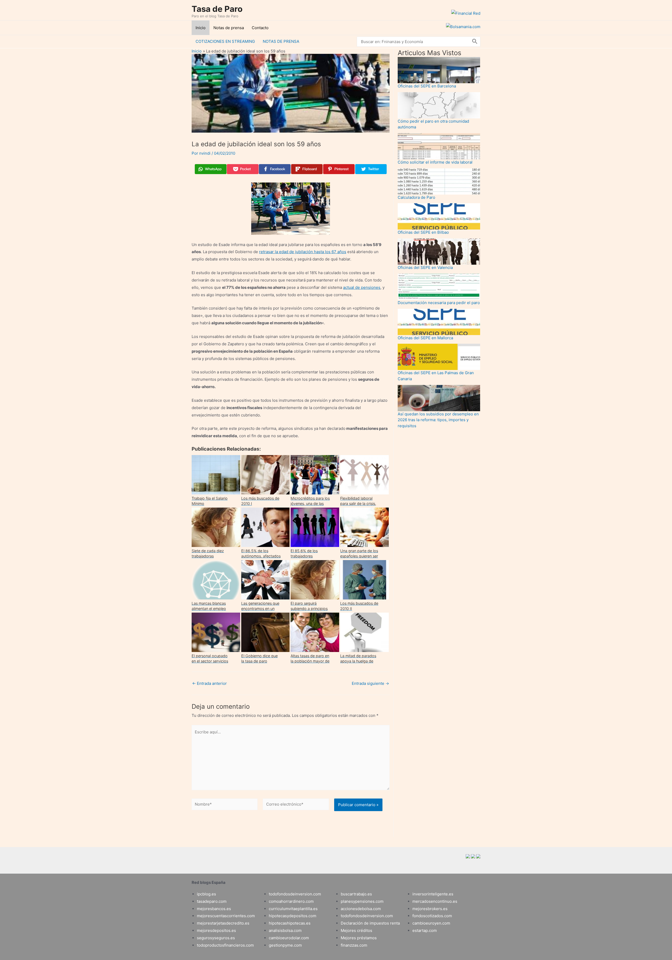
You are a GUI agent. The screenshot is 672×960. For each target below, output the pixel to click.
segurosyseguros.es (216, 937)
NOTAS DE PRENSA (281, 41)
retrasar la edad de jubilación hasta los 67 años (302, 251)
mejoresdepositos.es (216, 930)
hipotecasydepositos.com (292, 915)
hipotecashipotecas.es (290, 923)
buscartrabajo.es (356, 893)
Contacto (260, 27)
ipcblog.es (206, 893)
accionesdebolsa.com (361, 908)
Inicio (201, 27)
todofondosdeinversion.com (295, 893)
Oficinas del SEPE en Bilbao (423, 232)
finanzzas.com (354, 945)
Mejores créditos (356, 930)
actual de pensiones (361, 287)
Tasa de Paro (217, 9)
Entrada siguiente (370, 683)
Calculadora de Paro (416, 197)
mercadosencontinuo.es (434, 901)
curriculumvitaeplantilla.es (293, 908)
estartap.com (424, 930)
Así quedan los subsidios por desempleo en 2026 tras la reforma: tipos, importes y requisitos (438, 419)
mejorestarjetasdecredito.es (223, 923)
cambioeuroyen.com (431, 923)
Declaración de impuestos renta (370, 923)
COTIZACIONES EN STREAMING (225, 41)
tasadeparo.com (212, 901)
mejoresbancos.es (214, 908)
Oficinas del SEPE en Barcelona (427, 86)
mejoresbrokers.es (430, 908)
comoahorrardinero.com (291, 901)
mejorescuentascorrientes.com (226, 915)
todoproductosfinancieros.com (225, 945)
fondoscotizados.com (432, 915)
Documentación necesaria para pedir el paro (439, 302)
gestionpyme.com (285, 945)
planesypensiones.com (362, 901)
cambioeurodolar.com (289, 937)
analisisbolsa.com (285, 930)
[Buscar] (475, 41)
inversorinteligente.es (432, 893)
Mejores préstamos (359, 937)
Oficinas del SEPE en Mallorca (425, 337)
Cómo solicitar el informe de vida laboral (435, 162)
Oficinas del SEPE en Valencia (425, 267)
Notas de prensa (228, 27)
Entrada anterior (209, 683)
